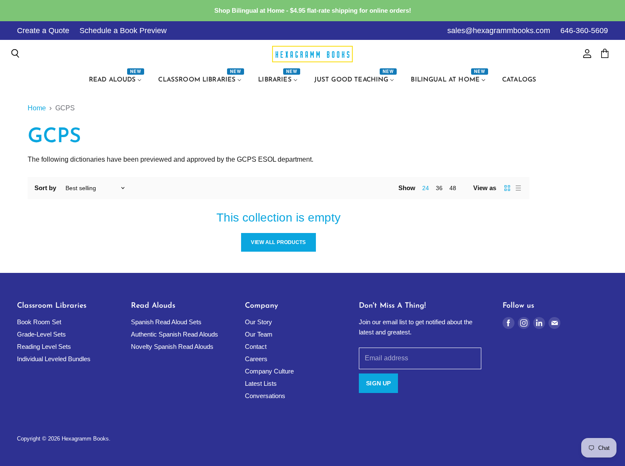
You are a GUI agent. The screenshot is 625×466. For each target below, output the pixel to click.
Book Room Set (39, 322)
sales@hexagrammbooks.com (498, 30)
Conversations (265, 395)
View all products (278, 242)
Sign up (378, 383)
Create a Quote (43, 30)
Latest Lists (261, 383)
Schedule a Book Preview (123, 30)
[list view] (518, 188)
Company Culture (269, 371)
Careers (256, 358)
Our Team (259, 334)
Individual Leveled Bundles (54, 358)
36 (439, 188)
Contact (256, 346)
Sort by (45, 187)
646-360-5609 (584, 30)
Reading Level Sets (44, 346)
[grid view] (507, 188)
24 (425, 188)
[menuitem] (116, 80)
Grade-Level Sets (41, 334)
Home (37, 108)
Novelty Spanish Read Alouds (172, 346)
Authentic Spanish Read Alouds (174, 334)
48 (452, 188)
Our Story (258, 322)
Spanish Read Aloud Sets (166, 322)
